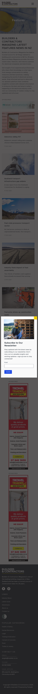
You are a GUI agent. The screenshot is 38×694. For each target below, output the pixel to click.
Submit (8, 372)
